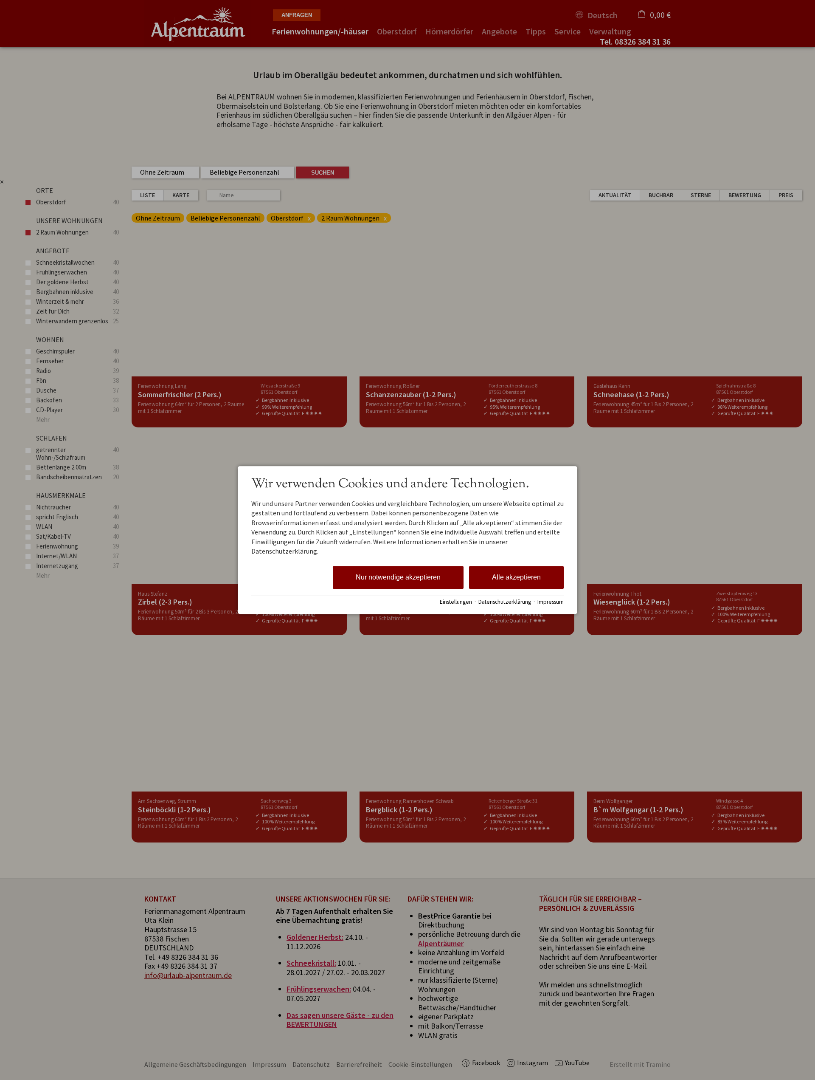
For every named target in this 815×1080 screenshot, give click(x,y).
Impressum (550, 601)
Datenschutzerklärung (504, 601)
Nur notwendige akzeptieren (398, 577)
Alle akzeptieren (516, 577)
